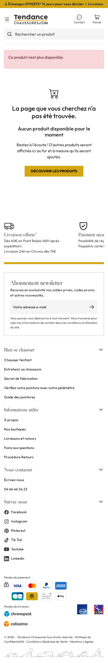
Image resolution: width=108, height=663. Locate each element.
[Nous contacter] (101, 470)
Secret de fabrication (21, 378)
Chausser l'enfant (18, 360)
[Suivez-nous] (101, 502)
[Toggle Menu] (7, 19)
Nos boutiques (15, 429)
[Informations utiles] (101, 410)
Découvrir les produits (54, 171)
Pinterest (18, 530)
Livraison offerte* (20, 235)
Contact (79, 22)
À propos (11, 420)
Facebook (19, 512)
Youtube (17, 549)
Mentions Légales (81, 641)
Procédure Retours (19, 457)
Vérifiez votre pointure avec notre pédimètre (39, 388)
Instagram (19, 521)
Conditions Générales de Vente (47, 641)
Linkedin (17, 558)
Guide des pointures (19, 397)
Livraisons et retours (20, 438)
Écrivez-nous (14, 480)
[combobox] (54, 34)
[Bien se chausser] (101, 350)
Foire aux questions (19, 448)
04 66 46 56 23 (15, 489)
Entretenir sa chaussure (22, 369)
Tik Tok (16, 540)
